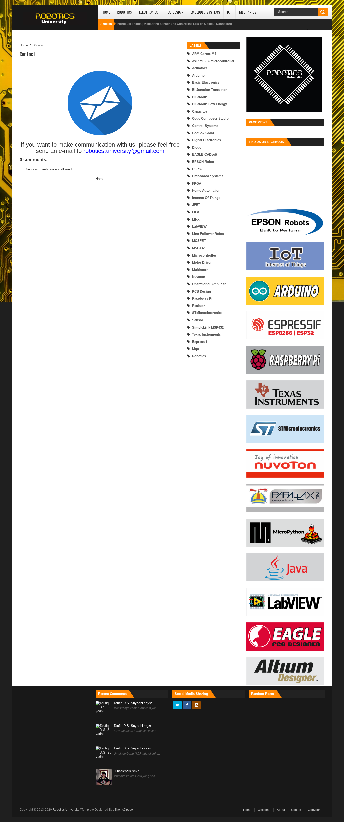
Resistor (198, 306)
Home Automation (206, 190)
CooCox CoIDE (203, 133)
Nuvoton (198, 277)
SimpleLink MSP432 (208, 327)
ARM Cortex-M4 (204, 54)
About (281, 810)
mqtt (195, 349)
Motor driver (202, 262)
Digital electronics (206, 140)
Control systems (205, 126)
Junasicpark (127, 771)
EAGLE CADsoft (204, 154)
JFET (196, 205)
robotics (199, 356)
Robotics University (66, 809)
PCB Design (174, 12)
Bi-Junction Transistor (209, 90)
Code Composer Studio (210, 118)
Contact (296, 810)
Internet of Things (206, 198)
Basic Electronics (205, 82)
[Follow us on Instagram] (196, 705)
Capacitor (199, 111)
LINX (196, 219)
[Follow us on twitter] (177, 705)
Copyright (314, 810)
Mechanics (247, 12)
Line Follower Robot (208, 234)
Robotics (124, 12)
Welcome (264, 810)
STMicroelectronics (207, 313)
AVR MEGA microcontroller (213, 61)
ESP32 (197, 169)
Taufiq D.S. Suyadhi (133, 703)
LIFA (195, 212)
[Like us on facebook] (187, 705)
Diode (196, 147)
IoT (229, 12)
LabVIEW (199, 226)
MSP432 (198, 248)
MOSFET (199, 241)
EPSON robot (203, 162)
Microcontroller (204, 255)
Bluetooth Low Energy (209, 104)
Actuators (199, 68)
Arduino (198, 75)
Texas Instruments (206, 334)
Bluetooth (199, 97)
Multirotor (200, 270)
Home (105, 12)
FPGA (196, 183)
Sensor (197, 320)
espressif (199, 342)
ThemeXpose (124, 809)
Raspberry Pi (202, 298)
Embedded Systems (205, 12)
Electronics (149, 12)
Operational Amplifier (209, 284)
